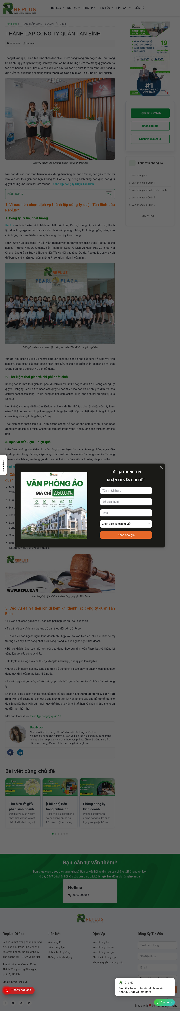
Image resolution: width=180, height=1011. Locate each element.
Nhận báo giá (126, 535)
